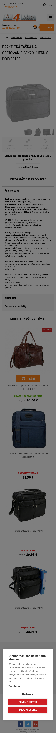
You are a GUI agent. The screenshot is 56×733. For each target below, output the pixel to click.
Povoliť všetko (28, 702)
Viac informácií (14, 686)
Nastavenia (27, 694)
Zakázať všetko (28, 710)
